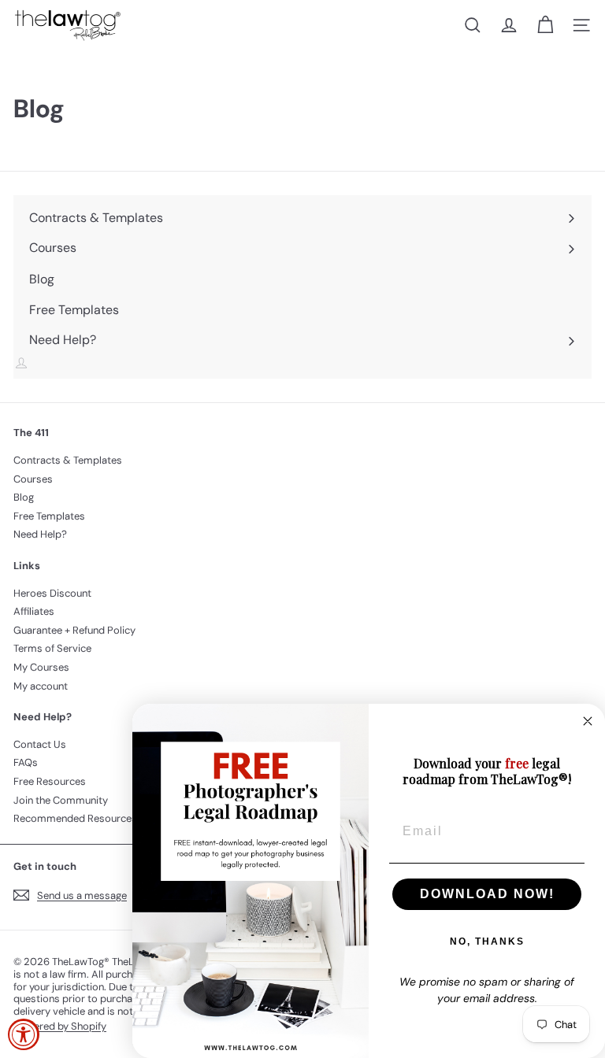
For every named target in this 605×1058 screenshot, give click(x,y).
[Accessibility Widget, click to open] (23, 1034)
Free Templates (49, 516)
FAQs (25, 762)
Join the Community (60, 800)
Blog (23, 497)
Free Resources (49, 781)
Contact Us (39, 744)
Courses (33, 479)
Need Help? (40, 534)
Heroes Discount (52, 593)
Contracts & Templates (67, 460)
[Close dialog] (587, 721)
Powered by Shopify (59, 1026)
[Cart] (545, 25)
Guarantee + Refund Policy (74, 630)
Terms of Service (52, 648)
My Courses (41, 667)
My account (40, 686)
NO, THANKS (487, 941)
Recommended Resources (75, 818)
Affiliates (33, 611)
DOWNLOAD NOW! (487, 894)
